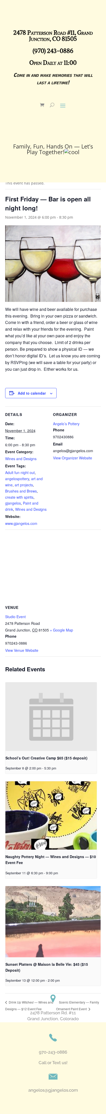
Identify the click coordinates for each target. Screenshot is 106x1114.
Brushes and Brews (21, 491)
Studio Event (15, 616)
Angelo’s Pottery (66, 423)
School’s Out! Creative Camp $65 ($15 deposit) (46, 757)
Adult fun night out (20, 472)
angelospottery (17, 478)
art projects (24, 484)
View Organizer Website (72, 457)
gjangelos (13, 503)
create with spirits (19, 497)
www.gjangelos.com (21, 523)
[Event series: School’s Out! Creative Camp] (58, 768)
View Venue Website (21, 650)
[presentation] (51, 716)
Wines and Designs (21, 458)
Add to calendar (32, 393)
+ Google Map (61, 630)
